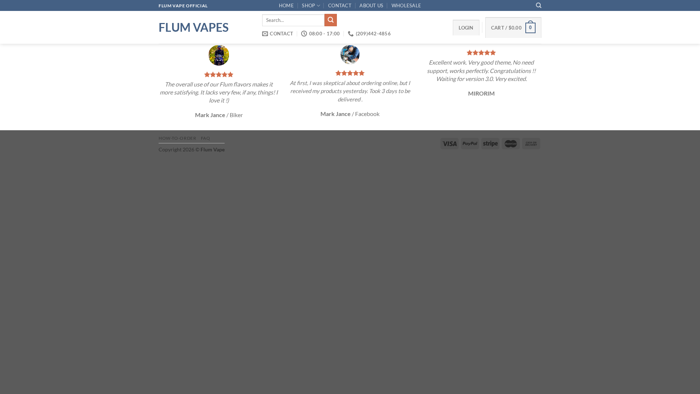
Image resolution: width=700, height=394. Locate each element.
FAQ (205, 138)
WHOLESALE (406, 5)
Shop (308, 5)
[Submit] (330, 20)
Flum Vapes (194, 27)
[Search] (538, 5)
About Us (371, 5)
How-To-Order (177, 138)
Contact (339, 5)
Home (286, 5)
